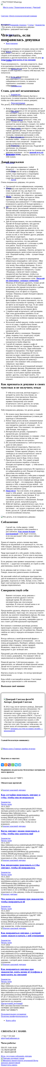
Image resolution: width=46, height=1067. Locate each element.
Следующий (17, 1003)
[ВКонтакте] (2, 764)
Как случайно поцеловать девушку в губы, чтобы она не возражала (20, 796)
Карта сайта (11, 1020)
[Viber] (9, 764)
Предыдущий (6, 1003)
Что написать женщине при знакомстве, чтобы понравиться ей (22, 900)
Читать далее (6, 804)
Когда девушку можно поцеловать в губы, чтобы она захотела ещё (20, 832)
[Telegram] (19, 764)
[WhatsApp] (12, 764)
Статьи (31, 25)
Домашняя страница (17, 25)
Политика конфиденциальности (14, 1016)
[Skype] (16, 764)
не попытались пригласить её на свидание (22, 59)
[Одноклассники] (5, 764)
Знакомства (40, 25)
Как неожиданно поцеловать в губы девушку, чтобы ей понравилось (20, 866)
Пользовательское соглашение (13, 1014)
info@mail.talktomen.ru (10, 1038)
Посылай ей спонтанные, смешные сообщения (25, 279)
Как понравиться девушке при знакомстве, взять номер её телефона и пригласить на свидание (21, 972)
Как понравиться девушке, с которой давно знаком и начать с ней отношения (22, 934)
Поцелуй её (11, 491)
